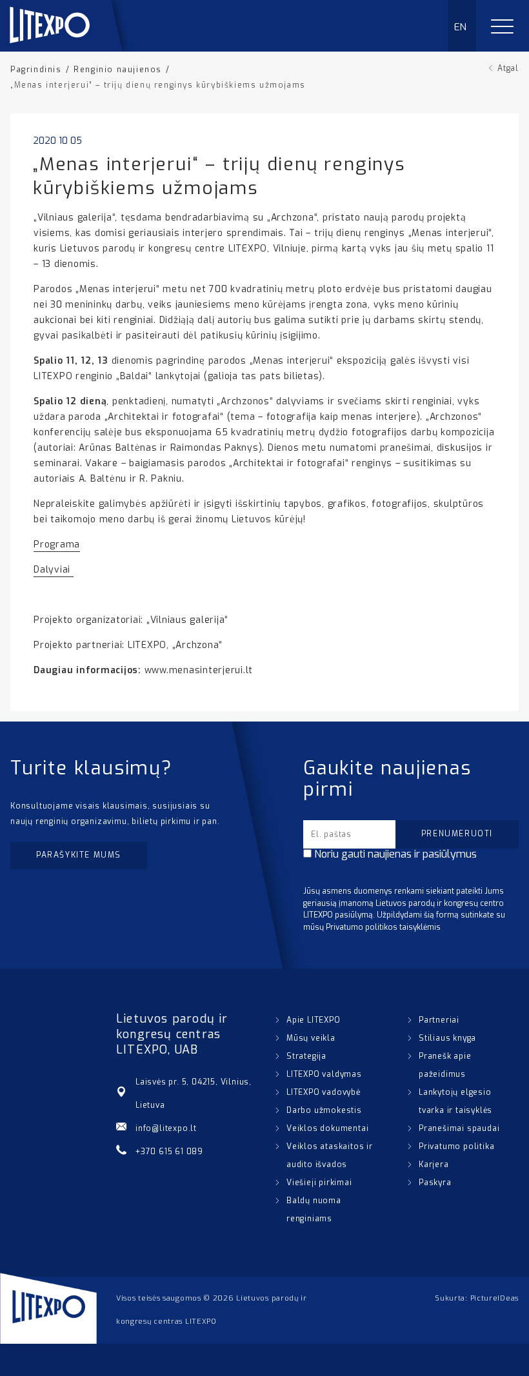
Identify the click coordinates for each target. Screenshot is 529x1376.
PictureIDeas (494, 1298)
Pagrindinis (36, 69)
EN (461, 27)
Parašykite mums (78, 855)
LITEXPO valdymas (324, 1074)
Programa (57, 544)
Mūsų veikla (310, 1038)
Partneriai (439, 1020)
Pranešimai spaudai (459, 1128)
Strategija (306, 1056)
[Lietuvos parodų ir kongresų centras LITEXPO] (71, 48)
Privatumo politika (456, 1146)
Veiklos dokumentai (327, 1128)
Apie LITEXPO (313, 1020)
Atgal (508, 68)
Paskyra (435, 1182)
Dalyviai (54, 570)
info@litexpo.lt (166, 1128)
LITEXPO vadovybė (323, 1092)
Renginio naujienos (118, 69)
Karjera (434, 1164)
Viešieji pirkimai (319, 1182)
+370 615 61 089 (169, 1151)
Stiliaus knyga (447, 1038)
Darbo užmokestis (324, 1110)
